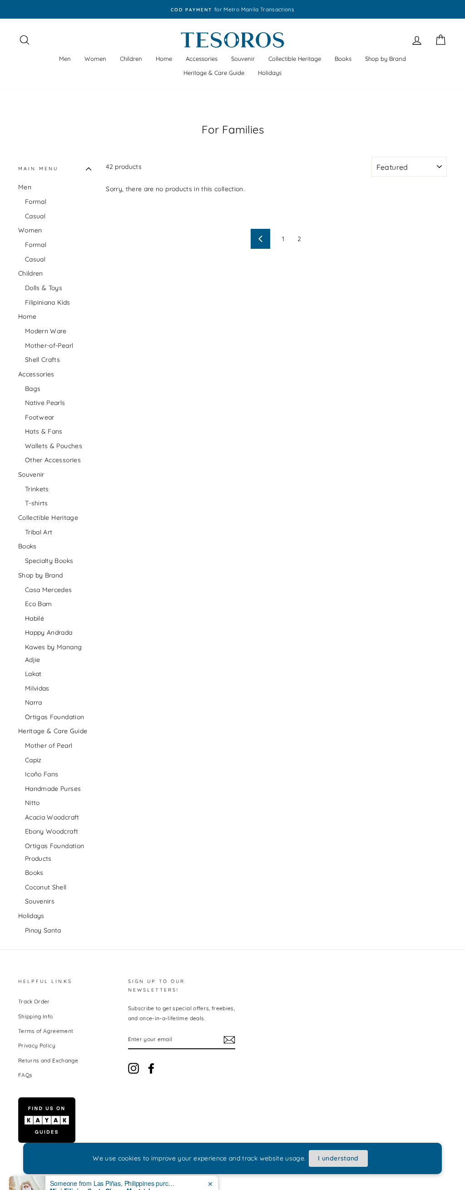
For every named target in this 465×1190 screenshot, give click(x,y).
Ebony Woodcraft (51, 831)
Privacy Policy (36, 1045)
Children (131, 58)
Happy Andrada (49, 632)
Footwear (39, 417)
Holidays (270, 72)
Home (164, 58)
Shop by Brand (385, 58)
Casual (35, 216)
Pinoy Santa (43, 930)
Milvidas (37, 688)
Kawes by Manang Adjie (53, 653)
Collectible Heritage (294, 58)
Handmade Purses (53, 789)
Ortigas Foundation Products (54, 852)
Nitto (32, 803)
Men (65, 58)
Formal (35, 202)
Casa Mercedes (48, 590)
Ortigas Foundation (54, 717)
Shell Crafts (42, 360)
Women (95, 58)
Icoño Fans (42, 774)
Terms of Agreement (45, 1030)
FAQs (25, 1074)
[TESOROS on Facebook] (151, 1068)
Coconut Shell (46, 887)
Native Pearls (45, 403)
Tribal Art (39, 532)
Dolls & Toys (43, 288)
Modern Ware (46, 331)
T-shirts (36, 503)
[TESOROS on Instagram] (133, 1068)
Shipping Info (35, 1016)
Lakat (33, 674)
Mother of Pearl (48, 745)
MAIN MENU (38, 168)
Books (343, 58)
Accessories (202, 58)
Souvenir (243, 58)
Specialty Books (49, 561)
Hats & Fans (44, 431)
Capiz (33, 760)
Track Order (34, 1001)
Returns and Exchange (48, 1060)
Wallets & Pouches (53, 446)
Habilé (34, 618)
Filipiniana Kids (47, 302)
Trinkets (37, 489)
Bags (32, 389)
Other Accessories (53, 460)
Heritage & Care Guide (213, 72)
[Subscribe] (229, 1039)
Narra (33, 702)
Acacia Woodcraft (52, 817)
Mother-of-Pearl (49, 345)
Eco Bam (38, 604)
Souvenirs (39, 901)
